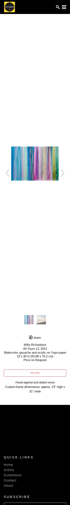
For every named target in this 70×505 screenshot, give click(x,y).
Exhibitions (13, 475)
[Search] (58, 7)
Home (8, 464)
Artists (9, 470)
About (8, 485)
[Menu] (64, 7)
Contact (10, 480)
